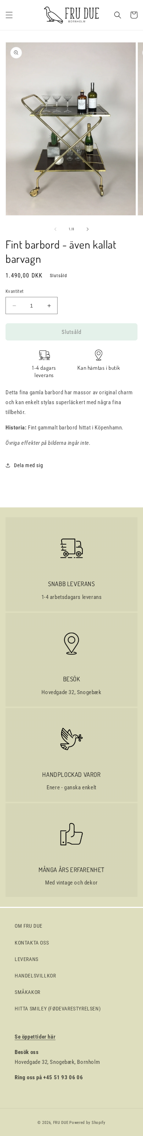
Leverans (26, 959)
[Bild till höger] (88, 229)
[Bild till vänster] (55, 229)
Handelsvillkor (35, 976)
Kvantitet (15, 291)
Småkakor (27, 992)
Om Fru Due (29, 926)
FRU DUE (61, 1122)
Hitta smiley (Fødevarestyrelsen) (57, 1009)
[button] (9, 15)
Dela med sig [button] (28, 465)
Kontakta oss (32, 943)
